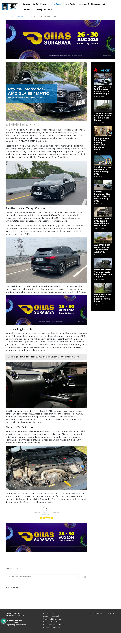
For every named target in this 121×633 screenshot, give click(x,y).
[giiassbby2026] (60, 39)
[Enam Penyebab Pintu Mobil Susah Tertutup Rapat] (103, 287)
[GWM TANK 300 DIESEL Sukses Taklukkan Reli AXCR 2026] (103, 237)
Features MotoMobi (51, 616)
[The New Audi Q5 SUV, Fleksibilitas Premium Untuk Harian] (103, 105)
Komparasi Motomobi (51, 628)
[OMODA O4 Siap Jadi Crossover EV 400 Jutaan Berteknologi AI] (103, 79)
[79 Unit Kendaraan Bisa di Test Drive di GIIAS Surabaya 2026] (103, 185)
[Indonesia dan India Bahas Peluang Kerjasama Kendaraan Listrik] (103, 131)
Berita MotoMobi (49, 613)
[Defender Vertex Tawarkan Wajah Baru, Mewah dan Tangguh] (103, 263)
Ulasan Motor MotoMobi (52, 622)
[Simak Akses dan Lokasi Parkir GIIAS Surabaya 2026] (103, 160)
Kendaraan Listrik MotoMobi (54, 625)
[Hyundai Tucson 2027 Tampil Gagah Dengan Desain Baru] (103, 212)
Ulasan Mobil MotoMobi (52, 619)
